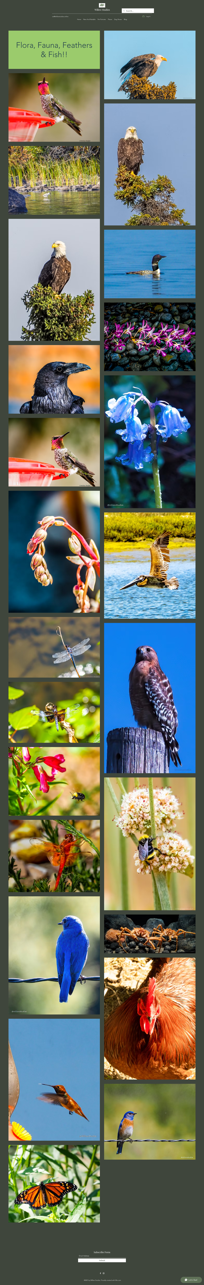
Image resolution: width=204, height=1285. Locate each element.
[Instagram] (104, 1273)
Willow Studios (102, 9)
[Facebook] (100, 1273)
